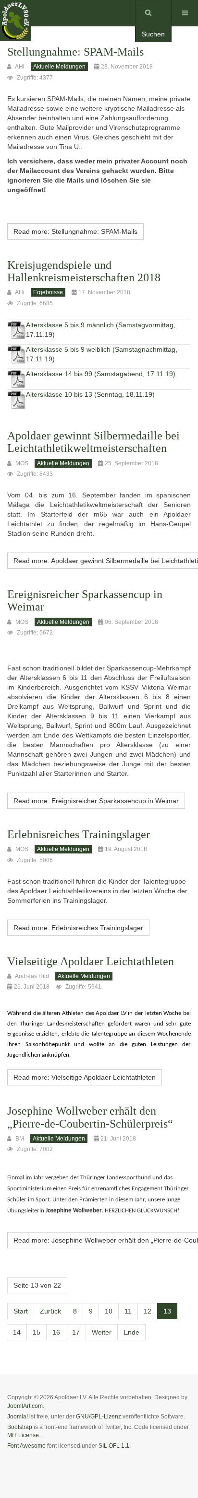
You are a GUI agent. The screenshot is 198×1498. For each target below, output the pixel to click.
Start (20, 1311)
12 (147, 1311)
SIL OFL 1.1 (114, 1445)
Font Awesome (26, 1445)
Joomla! (17, 1416)
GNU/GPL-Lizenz (98, 1416)
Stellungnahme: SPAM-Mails (75, 52)
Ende (131, 1332)
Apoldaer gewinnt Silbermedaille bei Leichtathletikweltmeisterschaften (93, 441)
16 (56, 1332)
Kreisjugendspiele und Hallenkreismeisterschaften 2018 (84, 271)
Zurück (50, 1311)
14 (17, 1332)
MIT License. (23, 1435)
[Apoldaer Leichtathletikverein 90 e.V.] (15, 13)
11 (128, 1311)
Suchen (153, 34)
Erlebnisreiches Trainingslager (78, 834)
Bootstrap (19, 1427)
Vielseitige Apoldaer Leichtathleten (90, 961)
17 (76, 1332)
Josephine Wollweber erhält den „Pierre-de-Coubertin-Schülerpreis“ (90, 1117)
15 (36, 1332)
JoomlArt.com (25, 1406)
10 (108, 1311)
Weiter (101, 1332)
